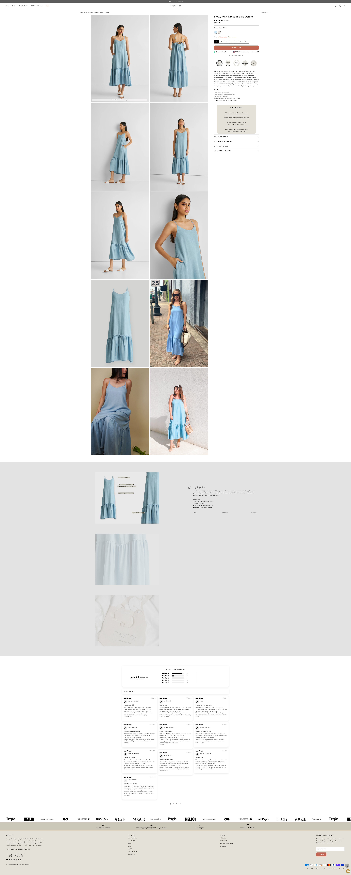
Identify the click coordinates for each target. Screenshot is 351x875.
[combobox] (152, 442)
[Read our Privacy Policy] (202, 458)
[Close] (205, 412)
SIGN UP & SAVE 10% (161, 450)
